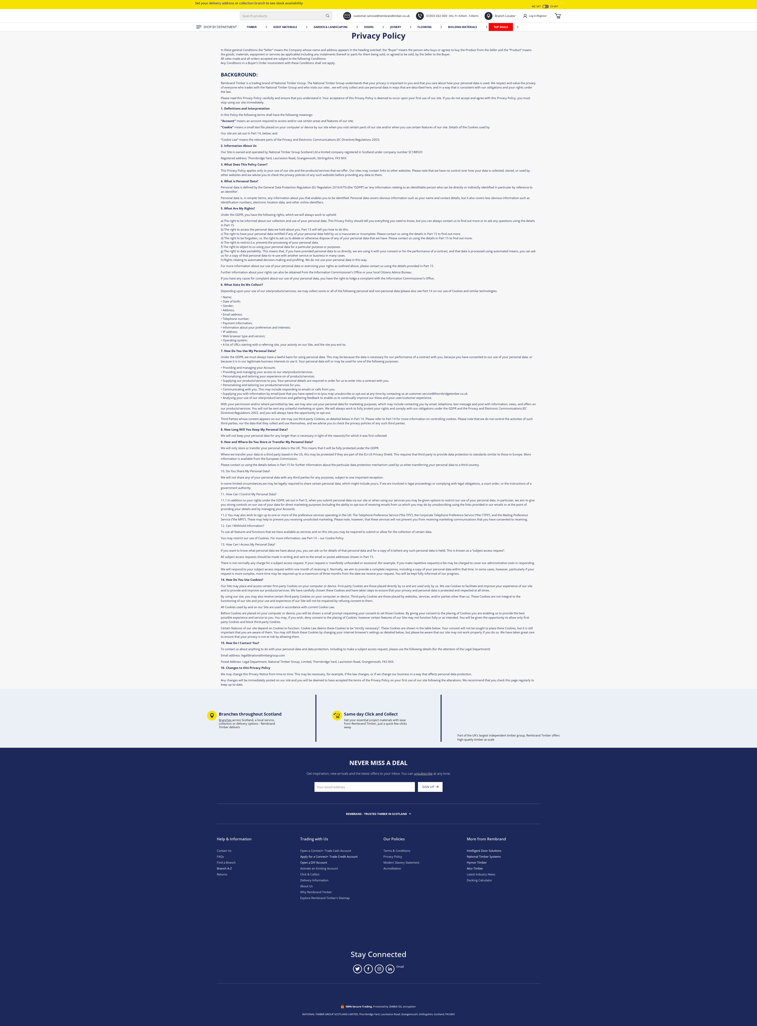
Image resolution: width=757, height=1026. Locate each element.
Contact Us (224, 851)
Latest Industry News (481, 874)
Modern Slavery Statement (401, 862)
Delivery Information (314, 880)
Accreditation (392, 868)
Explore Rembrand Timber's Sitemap (325, 898)
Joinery (395, 27)
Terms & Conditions (396, 851)
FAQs (220, 857)
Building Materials (462, 27)
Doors (369, 27)
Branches (225, 720)
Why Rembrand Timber (316, 892)
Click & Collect (309, 874)
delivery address (221, 3)
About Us (306, 886)
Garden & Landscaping (331, 27)
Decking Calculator (479, 880)
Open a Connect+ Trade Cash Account (325, 851)
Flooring (425, 27)
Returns (222, 874)
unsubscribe (423, 773)
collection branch (252, 3)
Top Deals (501, 27)
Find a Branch (226, 862)
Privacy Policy (392, 857)
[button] (562, 3)
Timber (251, 27)
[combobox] (286, 16)
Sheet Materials (285, 27)
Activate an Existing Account (319, 868)
